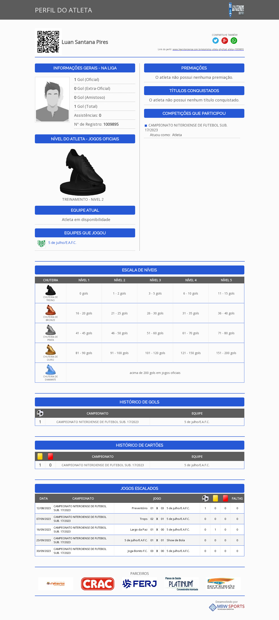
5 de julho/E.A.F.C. (62, 242)
